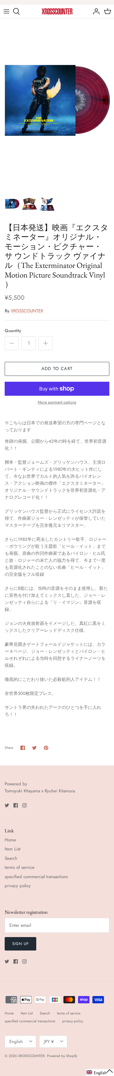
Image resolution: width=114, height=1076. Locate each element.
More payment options (57, 402)
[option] (57, 103)
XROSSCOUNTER (27, 311)
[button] (100, 1072)
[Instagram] (24, 805)
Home (10, 840)
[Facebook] (15, 805)
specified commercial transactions (36, 876)
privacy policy (18, 886)
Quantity (13, 331)
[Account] (94, 11)
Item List (12, 849)
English (16, 1041)
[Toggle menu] (6, 11)
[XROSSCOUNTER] (57, 11)
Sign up (20, 943)
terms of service (19, 867)
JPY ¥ (49, 1041)
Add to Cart (57, 368)
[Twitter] (7, 805)
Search (11, 858)
